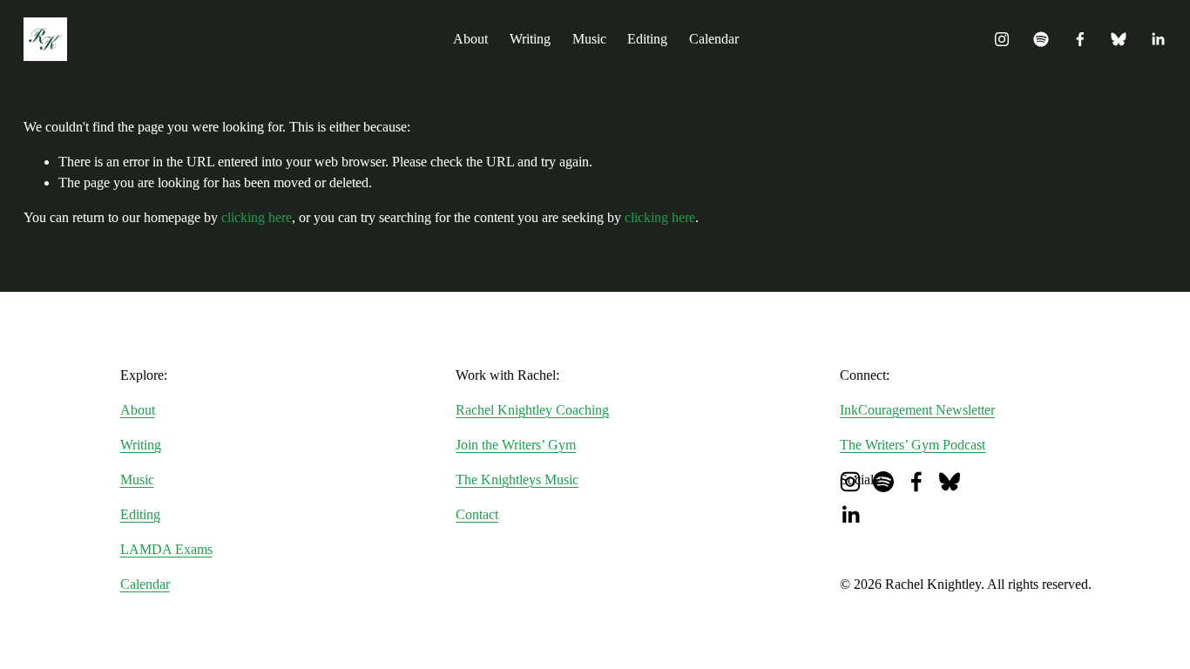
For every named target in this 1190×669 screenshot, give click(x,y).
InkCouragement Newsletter (917, 409)
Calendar (714, 38)
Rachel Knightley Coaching (532, 409)
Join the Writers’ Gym (516, 444)
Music (589, 38)
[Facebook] (1080, 39)
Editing (647, 38)
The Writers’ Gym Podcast (912, 444)
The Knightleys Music (517, 479)
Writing (530, 38)
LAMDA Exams (166, 549)
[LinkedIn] (1157, 39)
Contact (477, 514)
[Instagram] (1002, 39)
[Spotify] (1041, 39)
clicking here (256, 217)
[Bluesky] (1118, 39)
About (470, 38)
